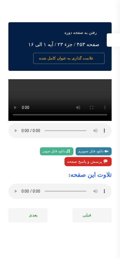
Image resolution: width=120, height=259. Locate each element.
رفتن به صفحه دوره (80, 33)
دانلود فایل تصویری (91, 151)
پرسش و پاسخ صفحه (85, 162)
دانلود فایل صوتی (54, 151)
